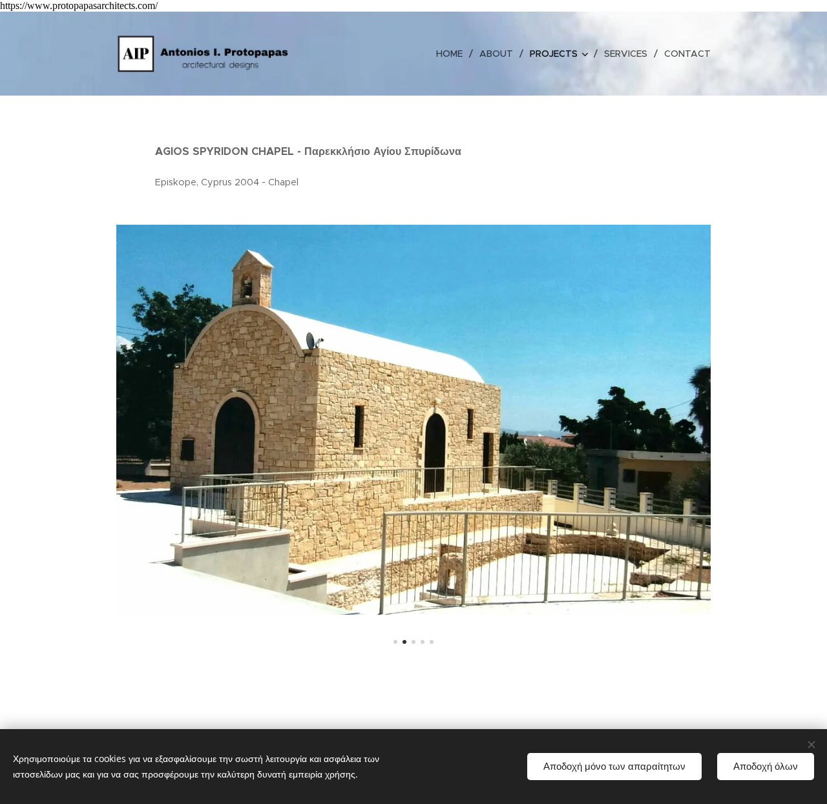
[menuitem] (453, 53)
